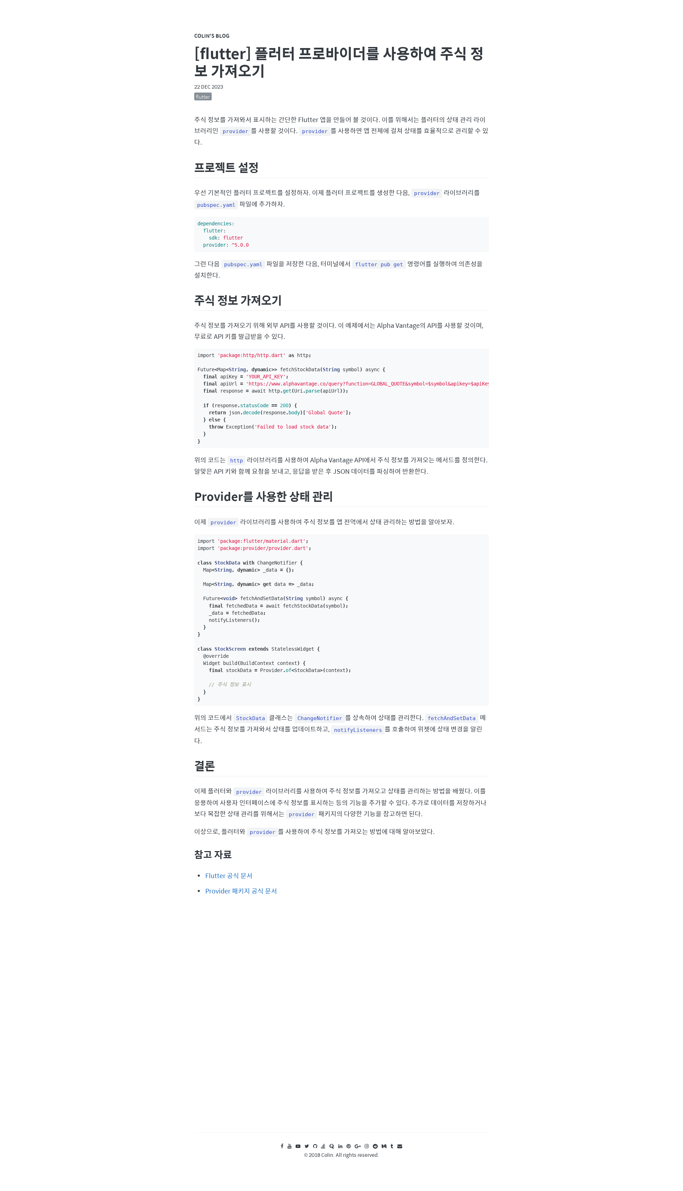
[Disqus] (341, 1020)
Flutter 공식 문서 (229, 875)
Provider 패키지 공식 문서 (241, 891)
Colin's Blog (211, 36)
